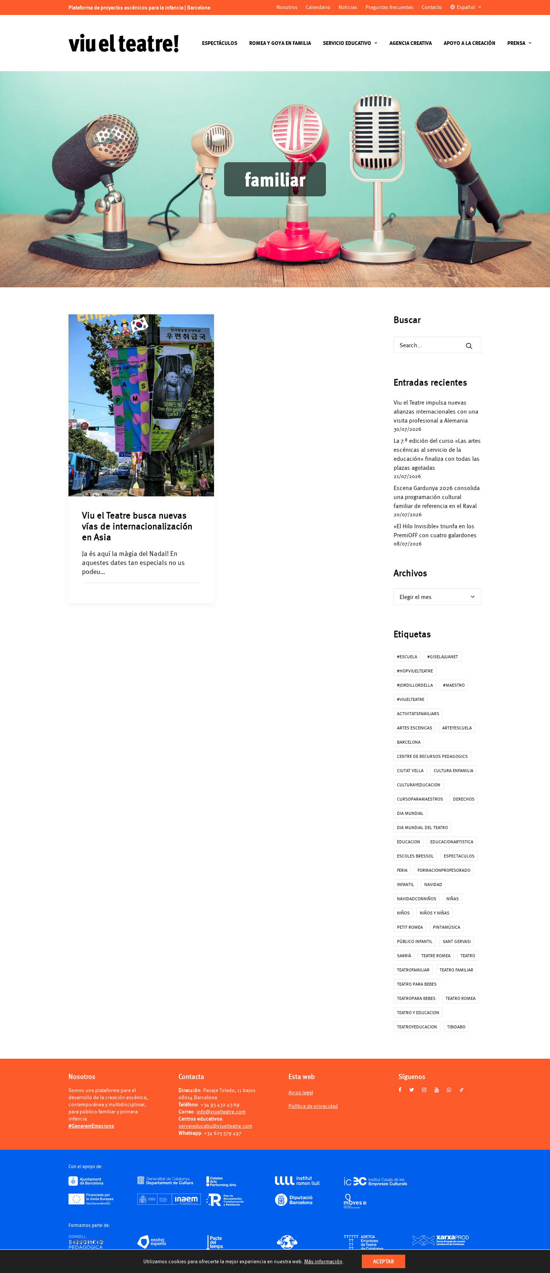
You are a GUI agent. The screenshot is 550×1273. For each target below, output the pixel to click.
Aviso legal (300, 1092)
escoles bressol (415, 856)
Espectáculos (219, 43)
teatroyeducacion (417, 1026)
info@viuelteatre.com (220, 1111)
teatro (468, 955)
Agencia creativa (410, 43)
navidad (433, 884)
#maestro (454, 685)
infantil (405, 884)
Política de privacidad (313, 1105)
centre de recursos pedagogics (432, 756)
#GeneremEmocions (91, 1125)
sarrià (404, 955)
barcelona (409, 742)
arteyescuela (457, 728)
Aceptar (383, 1261)
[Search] (438, 344)
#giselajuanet (442, 656)
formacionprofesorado (444, 870)
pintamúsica (446, 927)
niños (403, 913)
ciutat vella (410, 770)
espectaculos (459, 856)
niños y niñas (434, 913)
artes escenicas (414, 728)
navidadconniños (416, 898)
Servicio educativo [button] (347, 43)
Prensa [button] (516, 43)
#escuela (407, 656)
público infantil (415, 941)
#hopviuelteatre (415, 671)
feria (402, 870)
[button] (469, 346)
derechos (463, 799)
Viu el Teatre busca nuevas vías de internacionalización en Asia (137, 526)
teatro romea (461, 998)
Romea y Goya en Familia (280, 43)
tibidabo (456, 1026)
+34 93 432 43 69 (220, 1104)
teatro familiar (456, 970)
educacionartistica (451, 841)
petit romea (410, 927)
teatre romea (435, 955)
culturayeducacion (418, 784)
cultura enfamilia (453, 770)
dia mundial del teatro (422, 827)
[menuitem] (219, 43)
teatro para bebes (417, 984)
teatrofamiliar (413, 970)
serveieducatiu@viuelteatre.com (215, 1125)
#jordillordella (415, 685)
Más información (323, 1261)
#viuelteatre (410, 699)
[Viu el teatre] (123, 43)
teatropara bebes (416, 998)
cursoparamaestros (420, 799)
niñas (452, 898)
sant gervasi (457, 941)
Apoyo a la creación (469, 43)
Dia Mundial (410, 813)
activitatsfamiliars (418, 713)
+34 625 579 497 (222, 1132)
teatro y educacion (418, 1012)
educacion (408, 841)
